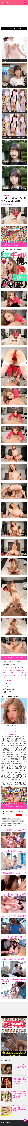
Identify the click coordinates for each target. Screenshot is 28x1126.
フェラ (19, 673)
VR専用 (4, 818)
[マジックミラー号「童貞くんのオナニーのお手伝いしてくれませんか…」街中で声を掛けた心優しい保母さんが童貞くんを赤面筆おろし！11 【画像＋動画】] (13, 861)
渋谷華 (9, 680)
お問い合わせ (4, 1123)
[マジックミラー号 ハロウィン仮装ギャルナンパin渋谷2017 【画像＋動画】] (13, 840)
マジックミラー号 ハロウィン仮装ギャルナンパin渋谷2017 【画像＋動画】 (13, 830)
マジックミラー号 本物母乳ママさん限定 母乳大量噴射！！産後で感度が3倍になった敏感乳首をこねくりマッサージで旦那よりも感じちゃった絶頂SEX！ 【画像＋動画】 (14, 894)
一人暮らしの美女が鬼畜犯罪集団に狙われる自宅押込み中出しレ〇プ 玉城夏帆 (14, 873)
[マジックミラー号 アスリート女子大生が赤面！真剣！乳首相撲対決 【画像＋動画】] (13, 926)
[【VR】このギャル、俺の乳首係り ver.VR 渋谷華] (14, 215)
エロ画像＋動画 (5, 195)
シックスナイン (11, 673)
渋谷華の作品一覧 (10, 734)
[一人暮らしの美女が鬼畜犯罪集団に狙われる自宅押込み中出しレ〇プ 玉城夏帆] (13, 883)
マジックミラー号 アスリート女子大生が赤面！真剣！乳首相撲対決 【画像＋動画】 (13, 916)
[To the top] (25, 1120)
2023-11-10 (10, 204)
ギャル (20, 675)
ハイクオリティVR (14, 821)
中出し (5, 675)
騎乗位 (24, 673)
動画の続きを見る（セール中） (14, 245)
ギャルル (5, 3)
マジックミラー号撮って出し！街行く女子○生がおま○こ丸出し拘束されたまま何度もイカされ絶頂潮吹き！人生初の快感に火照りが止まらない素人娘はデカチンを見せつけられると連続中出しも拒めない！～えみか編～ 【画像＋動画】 (14, 937)
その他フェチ (13, 675)
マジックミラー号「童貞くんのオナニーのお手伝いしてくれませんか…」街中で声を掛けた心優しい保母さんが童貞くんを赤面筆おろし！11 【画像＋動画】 (14, 851)
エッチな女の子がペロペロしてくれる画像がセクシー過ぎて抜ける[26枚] (19, 1066)
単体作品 (12, 670)
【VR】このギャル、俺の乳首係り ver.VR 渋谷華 (13, 199)
